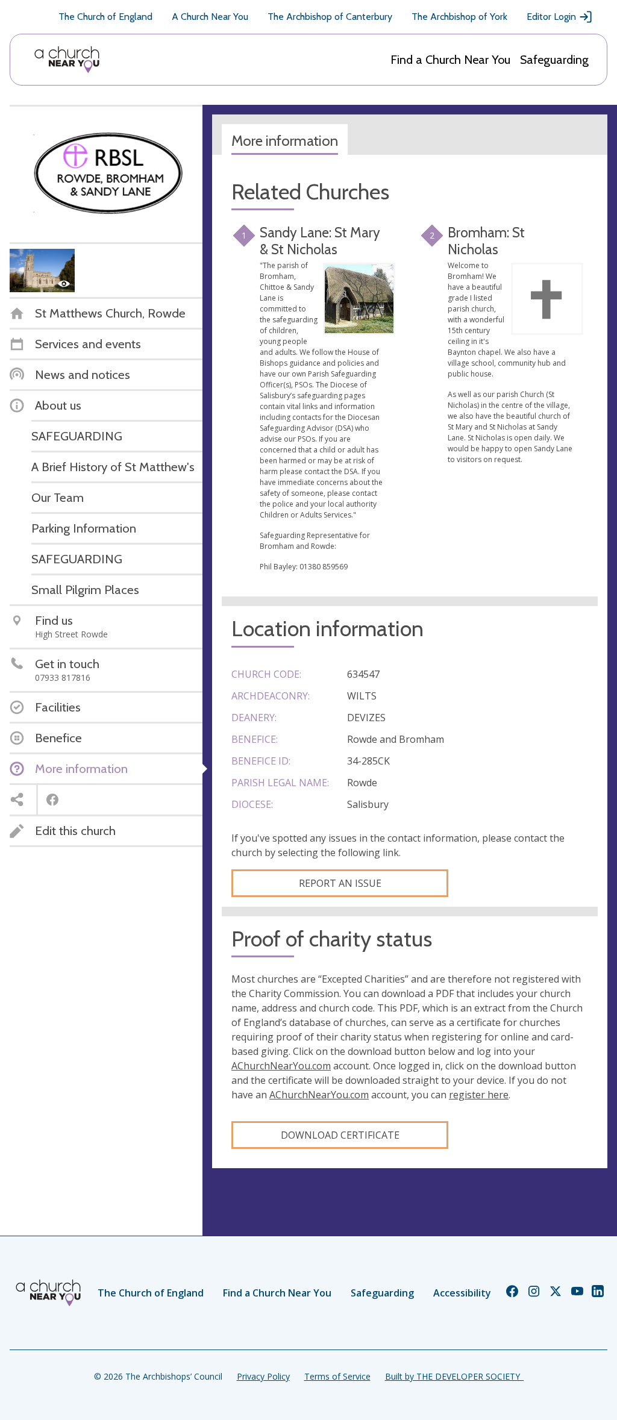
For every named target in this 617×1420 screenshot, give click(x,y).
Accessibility (462, 1293)
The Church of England (105, 16)
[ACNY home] (66, 60)
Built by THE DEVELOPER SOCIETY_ (454, 1376)
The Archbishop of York (459, 16)
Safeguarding (554, 59)
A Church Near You (210, 16)
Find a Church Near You (450, 59)
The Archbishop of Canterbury (330, 16)
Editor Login (551, 16)
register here (479, 1094)
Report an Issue (340, 883)
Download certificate (340, 1135)
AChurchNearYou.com (281, 1065)
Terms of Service (337, 1376)
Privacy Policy (263, 1376)
